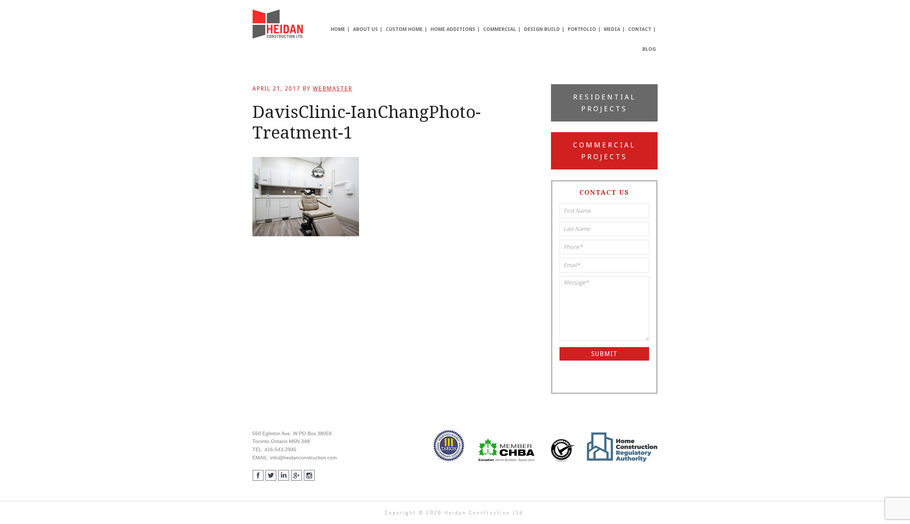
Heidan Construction (279, 24)
